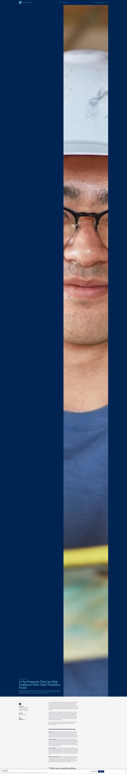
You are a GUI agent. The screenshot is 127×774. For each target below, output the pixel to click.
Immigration (24, 679)
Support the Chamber (99, 2)
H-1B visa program (64, 714)
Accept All (101, 771)
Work (67, 2)
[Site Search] (105, 2)
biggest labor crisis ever (71, 702)
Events (63, 2)
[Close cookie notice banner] (125, 771)
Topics (60, 2)
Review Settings (94, 771)
